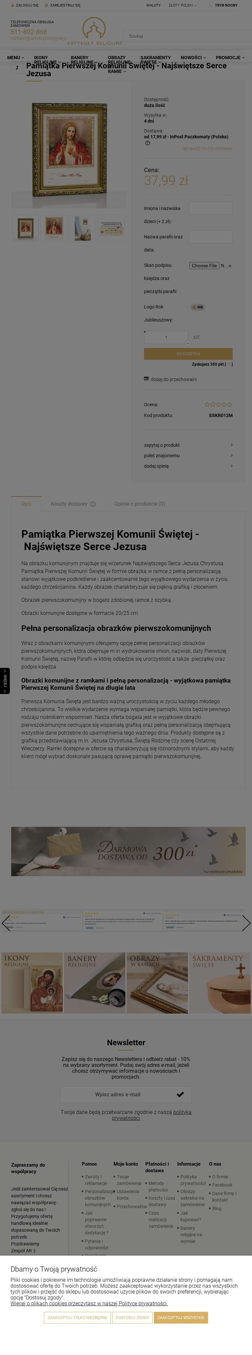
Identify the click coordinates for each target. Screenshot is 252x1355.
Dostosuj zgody (132, 1317)
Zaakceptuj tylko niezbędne (77, 1317)
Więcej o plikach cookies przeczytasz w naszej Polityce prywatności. (89, 1303)
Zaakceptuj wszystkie (181, 1317)
